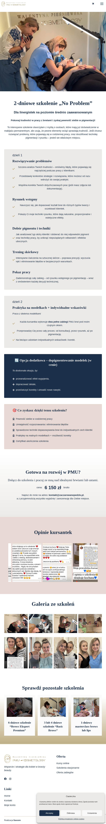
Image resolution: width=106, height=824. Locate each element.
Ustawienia (92, 813)
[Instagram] (10, 779)
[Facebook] (5, 779)
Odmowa (71, 813)
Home (7, 796)
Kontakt (8, 800)
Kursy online (62, 763)
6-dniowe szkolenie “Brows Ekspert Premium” (19, 726)
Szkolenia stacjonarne (67, 768)
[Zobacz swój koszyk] (93, 4)
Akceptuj (49, 813)
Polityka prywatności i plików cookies (71, 819)
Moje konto (10, 805)
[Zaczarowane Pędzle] (13, 4)
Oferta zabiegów (64, 772)
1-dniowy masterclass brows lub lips (86, 726)
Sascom (17, 820)
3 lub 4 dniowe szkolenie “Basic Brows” (53, 726)
